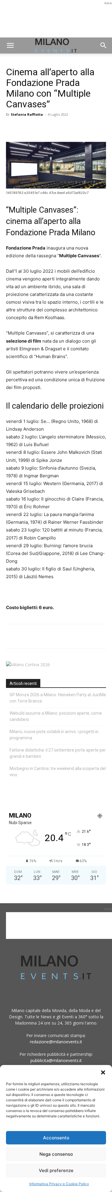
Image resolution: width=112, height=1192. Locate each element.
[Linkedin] (53, 128)
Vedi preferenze (56, 1170)
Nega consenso (56, 1154)
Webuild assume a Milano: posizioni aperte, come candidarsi (56, 716)
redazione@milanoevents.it (56, 1041)
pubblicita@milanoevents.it (56, 1060)
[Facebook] (12, 128)
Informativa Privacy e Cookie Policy (59, 1184)
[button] (103, 1072)
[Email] (67, 128)
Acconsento (56, 1138)
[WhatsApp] (39, 128)
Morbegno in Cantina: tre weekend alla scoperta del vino (58, 771)
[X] (26, 128)
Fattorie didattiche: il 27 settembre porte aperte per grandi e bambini (58, 753)
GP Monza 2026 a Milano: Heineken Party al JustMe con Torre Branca (58, 697)
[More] (81, 128)
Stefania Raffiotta (27, 114)
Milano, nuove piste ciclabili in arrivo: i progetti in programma (54, 734)
